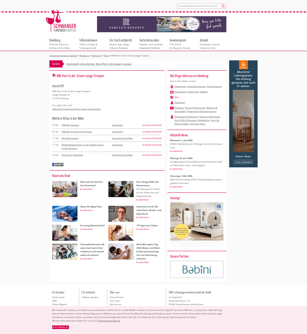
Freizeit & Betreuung (195, 107)
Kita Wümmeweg (70, 138)
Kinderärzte (193, 91)
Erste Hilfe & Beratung (185, 120)
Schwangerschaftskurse (186, 116)
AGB (54, 300)
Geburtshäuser (214, 86)
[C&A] (196, 269)
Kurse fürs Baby (197, 123)
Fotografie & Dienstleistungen (201, 111)
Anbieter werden (90, 297)
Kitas (176, 97)
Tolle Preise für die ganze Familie (180, 43)
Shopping (179, 107)
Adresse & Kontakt (153, 125)
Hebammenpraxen (196, 86)
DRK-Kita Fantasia (70, 125)
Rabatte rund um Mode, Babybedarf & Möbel (151, 43)
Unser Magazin (59, 304)
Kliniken (204, 91)
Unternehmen (117, 297)
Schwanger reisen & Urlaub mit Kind (210, 43)
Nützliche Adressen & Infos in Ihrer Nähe (59, 43)
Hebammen (180, 86)
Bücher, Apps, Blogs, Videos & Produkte (121, 43)
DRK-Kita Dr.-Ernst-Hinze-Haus (77, 131)
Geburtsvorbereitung (209, 116)
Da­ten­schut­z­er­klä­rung (109, 320)
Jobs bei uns (116, 304)
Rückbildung (204, 120)
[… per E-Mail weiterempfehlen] (58, 164)
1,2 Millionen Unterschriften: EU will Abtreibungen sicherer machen (106, 64)
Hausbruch (117, 125)
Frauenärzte (180, 91)
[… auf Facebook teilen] (54, 164)
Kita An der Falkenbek (72, 154)
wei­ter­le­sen (177, 151)
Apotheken (179, 102)
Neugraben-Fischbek (122, 138)
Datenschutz (58, 297)
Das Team (115, 300)
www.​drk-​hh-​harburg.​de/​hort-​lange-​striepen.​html (76, 109)
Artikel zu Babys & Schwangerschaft (88, 43)
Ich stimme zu (61, 327)
